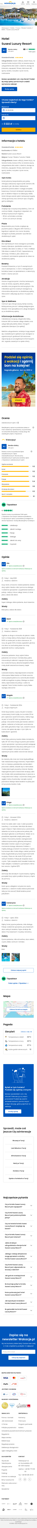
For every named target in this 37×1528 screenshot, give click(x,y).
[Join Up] (15, 1504)
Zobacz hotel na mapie (18, 1009)
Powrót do (5, 115)
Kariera (20, 1428)
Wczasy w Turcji (18, 1141)
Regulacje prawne (8, 1444)
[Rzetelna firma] (22, 1394)
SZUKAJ (18, 130)
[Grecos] (31, 1504)
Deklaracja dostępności (10, 1447)
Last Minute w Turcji (18, 1148)
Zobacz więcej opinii (18, 970)
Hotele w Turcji (18, 1171)
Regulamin (5, 1434)
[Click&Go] (20, 1510)
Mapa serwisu (6, 1437)
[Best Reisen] (3, 1504)
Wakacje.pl (5, 28)
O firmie (5, 1424)
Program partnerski (25, 1424)
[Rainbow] (15, 1510)
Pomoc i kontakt (7, 1418)
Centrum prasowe (25, 1431)
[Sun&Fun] (26, 1510)
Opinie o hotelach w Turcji (18, 1178)
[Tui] (31, 1509)
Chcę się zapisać (18, 1358)
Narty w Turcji (18, 1163)
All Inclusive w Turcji (18, 1156)
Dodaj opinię (9, 89)
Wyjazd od (5, 107)
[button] (3, 15)
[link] (10, 3)
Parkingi (4, 1473)
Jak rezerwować (7, 1421)
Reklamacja (6, 1441)
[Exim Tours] (26, 1504)
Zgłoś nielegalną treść (9, 1451)
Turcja (18, 28)
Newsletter (5, 1489)
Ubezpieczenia (7, 1467)
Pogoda (4, 1470)
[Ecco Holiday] (20, 1504)
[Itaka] (3, 1510)
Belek (3, 30)
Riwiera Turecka (27, 28)
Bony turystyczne (8, 1480)
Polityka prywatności (9, 1428)
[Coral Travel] (9, 1504)
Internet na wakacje (9, 1476)
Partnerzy (21, 1418)
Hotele (12, 28)
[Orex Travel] (9, 1509)
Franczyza (22, 1421)
